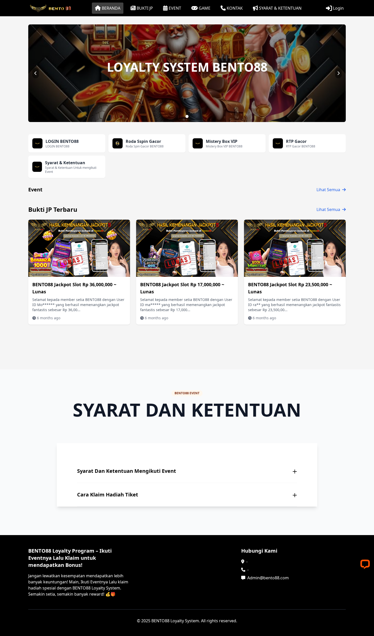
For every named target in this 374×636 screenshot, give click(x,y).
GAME (204, 8)
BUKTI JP (145, 8)
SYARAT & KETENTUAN (280, 8)
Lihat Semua (328, 189)
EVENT (175, 8)
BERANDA (111, 8)
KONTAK (235, 8)
